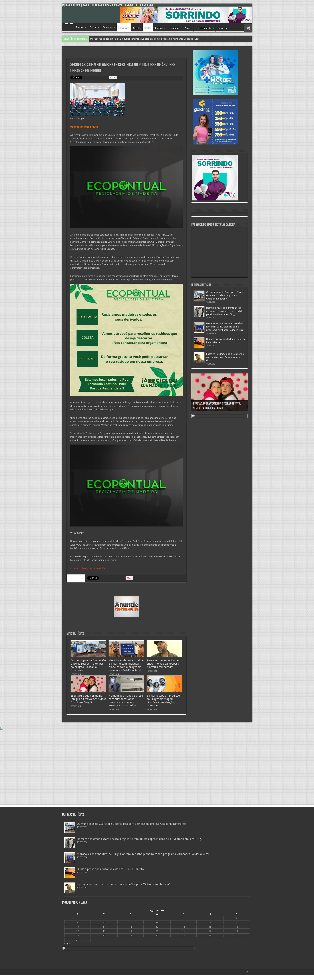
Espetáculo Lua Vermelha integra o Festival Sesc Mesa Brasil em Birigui (88, 699)
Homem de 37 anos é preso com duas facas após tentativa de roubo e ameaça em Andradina (126, 700)
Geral (136, 28)
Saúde (188, 28)
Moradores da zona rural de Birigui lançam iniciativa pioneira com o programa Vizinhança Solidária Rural (126, 665)
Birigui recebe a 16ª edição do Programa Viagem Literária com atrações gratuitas (163, 700)
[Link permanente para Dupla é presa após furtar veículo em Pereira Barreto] (199, 343)
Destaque (108, 27)
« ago (67, 943)
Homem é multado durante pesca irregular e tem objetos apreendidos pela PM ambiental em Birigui (225, 311)
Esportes (222, 28)
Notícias (122, 27)
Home (69, 27)
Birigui (147, 27)
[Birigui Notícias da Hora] (157, 5)
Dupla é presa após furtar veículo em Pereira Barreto (110, 869)
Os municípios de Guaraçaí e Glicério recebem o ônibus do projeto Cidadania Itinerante (88, 665)
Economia (174, 28)
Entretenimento (204, 28)
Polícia (93, 27)
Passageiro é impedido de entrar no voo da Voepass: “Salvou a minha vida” (129, 38)
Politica (80, 27)
